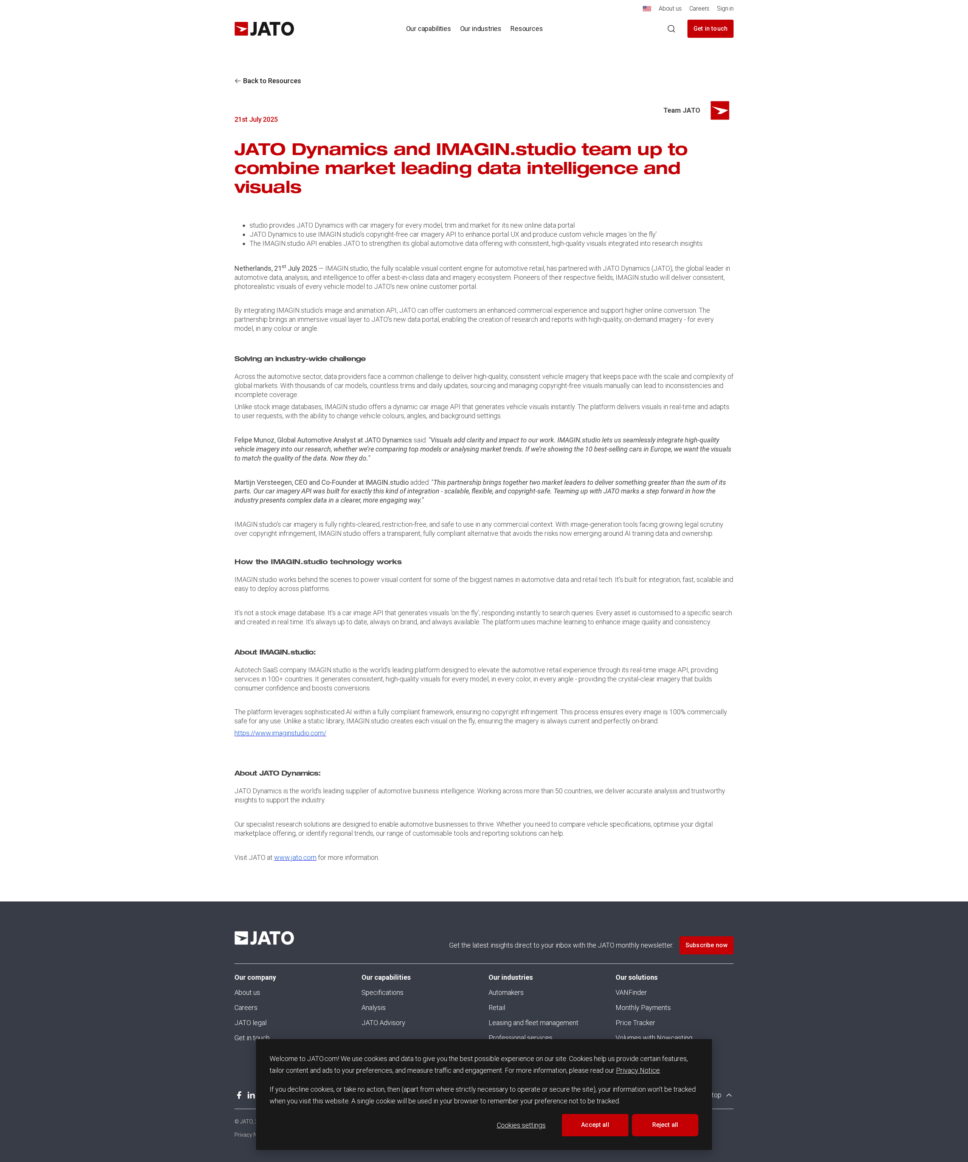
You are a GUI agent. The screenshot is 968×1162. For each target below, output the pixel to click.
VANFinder (631, 992)
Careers (246, 1008)
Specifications (382, 992)
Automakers (506, 992)
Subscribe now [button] (707, 945)
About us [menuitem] (670, 8)
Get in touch (710, 28)
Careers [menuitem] (699, 8)
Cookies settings (521, 1125)
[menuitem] (647, 10)
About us (247, 992)
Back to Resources (272, 81)
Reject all (665, 1124)
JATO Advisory (383, 1023)
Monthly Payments (643, 1008)
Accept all (595, 1124)
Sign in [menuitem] (725, 8)
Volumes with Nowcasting (654, 1038)
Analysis (373, 1008)
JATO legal (250, 1023)
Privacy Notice (638, 1070)
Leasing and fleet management (534, 1023)
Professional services (520, 1038)
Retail (497, 1008)
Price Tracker (635, 1023)
